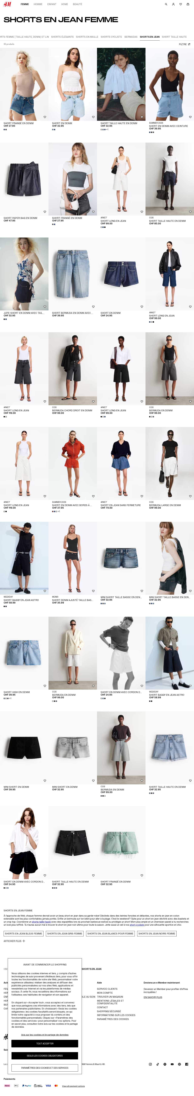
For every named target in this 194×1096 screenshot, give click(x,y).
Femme (25, 4)
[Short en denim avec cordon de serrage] (121, 653)
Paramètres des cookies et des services (44, 1068)
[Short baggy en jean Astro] (24, 558)
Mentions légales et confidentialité (110, 1002)
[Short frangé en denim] (24, 84)
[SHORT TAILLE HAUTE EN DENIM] (170, 179)
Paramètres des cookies (113, 1019)
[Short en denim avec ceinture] (170, 84)
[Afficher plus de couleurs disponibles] (5, 129)
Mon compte (105, 993)
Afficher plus (12, 941)
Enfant (51, 4)
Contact (102, 1007)
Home (64, 4)
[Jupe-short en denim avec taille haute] (24, 274)
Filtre (183, 44)
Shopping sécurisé (109, 1011)
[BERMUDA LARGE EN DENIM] (170, 463)
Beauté (77, 4)
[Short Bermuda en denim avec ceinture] (72, 274)
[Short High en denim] (24, 653)
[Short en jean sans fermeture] (121, 463)
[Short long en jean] (121, 179)
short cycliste (137, 924)
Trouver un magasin (110, 996)
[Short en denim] (72, 84)
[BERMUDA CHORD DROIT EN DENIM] (72, 368)
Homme (38, 4)
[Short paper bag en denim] (24, 179)
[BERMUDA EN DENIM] (170, 368)
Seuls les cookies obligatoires (45, 1055)
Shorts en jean (91, 969)
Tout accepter (45, 1043)
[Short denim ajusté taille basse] (72, 558)
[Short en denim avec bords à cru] (72, 463)
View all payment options (73, 1086)
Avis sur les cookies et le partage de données (45, 1034)
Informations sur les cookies (116, 1015)
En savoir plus (153, 997)
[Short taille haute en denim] (121, 84)
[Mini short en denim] (24, 747)
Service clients (107, 989)
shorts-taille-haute (41, 921)
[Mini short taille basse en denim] (121, 558)
